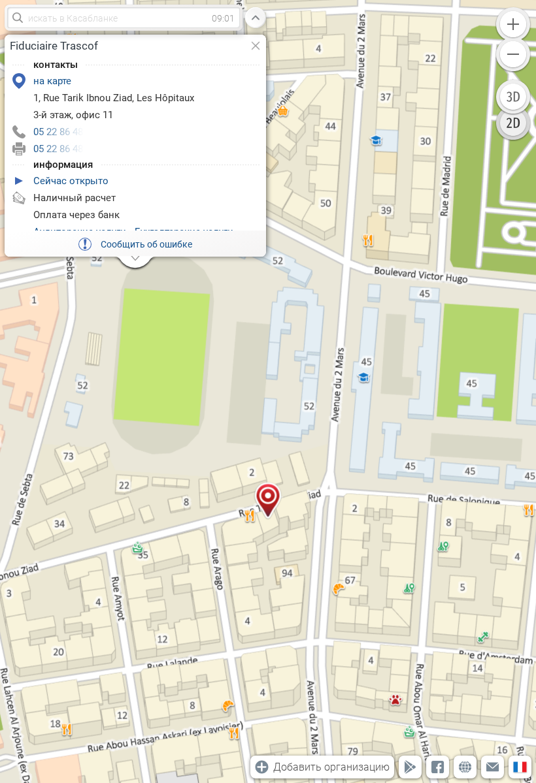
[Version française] (520, 767)
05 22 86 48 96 (64, 132)
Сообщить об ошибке (146, 244)
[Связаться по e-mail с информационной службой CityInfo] (492, 767)
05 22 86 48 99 (64, 149)
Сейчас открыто (71, 181)
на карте (52, 81)
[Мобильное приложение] (410, 767)
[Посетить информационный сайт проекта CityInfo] (465, 767)
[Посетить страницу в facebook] (437, 767)
